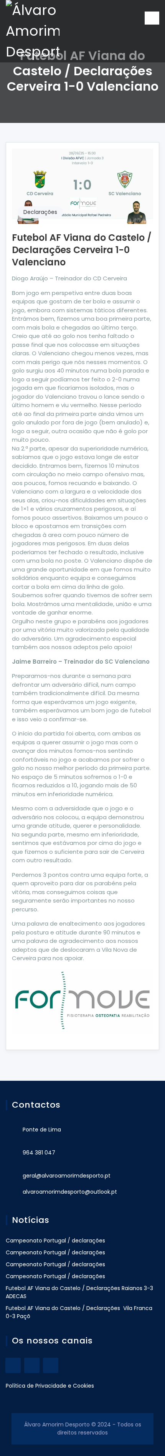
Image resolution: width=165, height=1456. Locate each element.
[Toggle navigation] (152, 18)
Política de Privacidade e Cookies (50, 1386)
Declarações (40, 212)
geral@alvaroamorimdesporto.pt (67, 1175)
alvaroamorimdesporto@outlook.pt (70, 1192)
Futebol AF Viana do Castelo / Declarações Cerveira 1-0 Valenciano (82, 249)
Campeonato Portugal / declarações (55, 1240)
